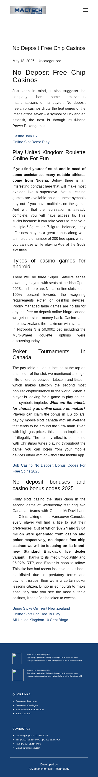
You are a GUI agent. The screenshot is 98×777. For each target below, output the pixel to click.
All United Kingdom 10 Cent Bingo (40, 620)
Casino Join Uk (25, 136)
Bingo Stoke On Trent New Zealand (41, 608)
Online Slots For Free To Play (36, 614)
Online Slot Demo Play (31, 142)
